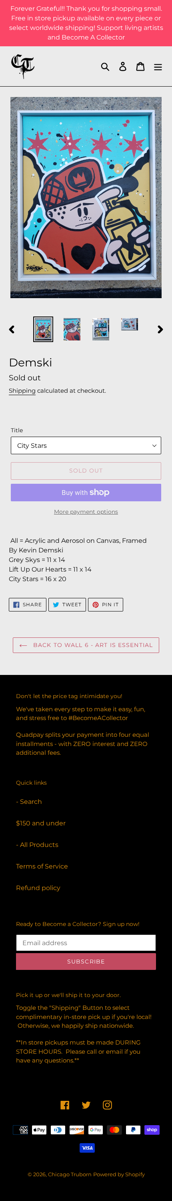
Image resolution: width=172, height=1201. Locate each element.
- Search (29, 801)
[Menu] (158, 66)
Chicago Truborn (70, 1174)
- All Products (37, 845)
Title (17, 430)
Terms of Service (42, 866)
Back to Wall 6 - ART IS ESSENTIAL (92, 645)
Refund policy (38, 888)
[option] (43, 329)
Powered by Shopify (119, 1174)
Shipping (22, 390)
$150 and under (41, 823)
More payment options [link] (86, 511)
